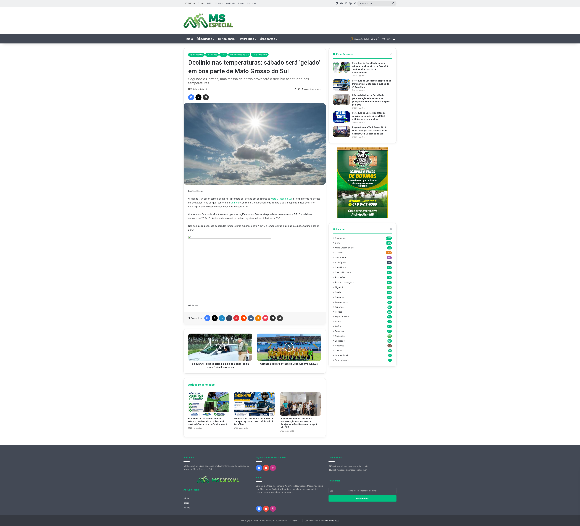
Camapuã (340, 297)
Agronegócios (196, 54)
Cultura (338, 350)
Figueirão (339, 287)
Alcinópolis (340, 262)
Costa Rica (340, 257)
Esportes (251, 3)
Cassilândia (340, 267)
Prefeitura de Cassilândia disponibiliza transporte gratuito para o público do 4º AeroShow (254, 421)
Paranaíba (340, 277)
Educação (340, 341)
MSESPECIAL (296, 520)
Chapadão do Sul (343, 272)
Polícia (338, 326)
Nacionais (230, 3)
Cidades (219, 3)
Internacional (341, 355)
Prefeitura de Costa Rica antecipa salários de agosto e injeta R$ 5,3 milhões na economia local (368, 116)
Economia (340, 331)
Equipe (187, 507)
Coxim (338, 292)
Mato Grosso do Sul (239, 54)
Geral (223, 54)
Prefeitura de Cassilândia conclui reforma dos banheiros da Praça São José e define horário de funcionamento (208, 421)
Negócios (339, 345)
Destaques (212, 54)
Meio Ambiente (260, 54)
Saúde (338, 321)
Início (209, 3)
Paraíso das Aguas (344, 282)
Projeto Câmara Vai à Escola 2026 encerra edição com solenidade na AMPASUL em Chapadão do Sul (369, 130)
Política (241, 3)
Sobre (186, 503)
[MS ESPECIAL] (210, 20)
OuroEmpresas (332, 520)
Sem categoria (342, 360)
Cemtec (234, 202)
